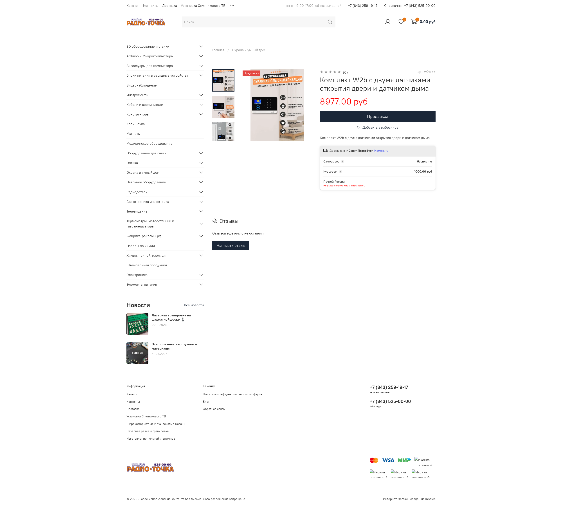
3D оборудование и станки (147, 46)
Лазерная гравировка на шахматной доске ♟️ (171, 317)
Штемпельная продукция (146, 265)
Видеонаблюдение (141, 85)
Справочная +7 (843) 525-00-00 (410, 5)
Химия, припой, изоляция (146, 255)
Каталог (132, 5)
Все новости (194, 305)
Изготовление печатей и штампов (150, 438)
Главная (218, 50)
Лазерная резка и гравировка (147, 431)
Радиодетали (137, 192)
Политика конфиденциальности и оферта (232, 394)
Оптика (132, 163)
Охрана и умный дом (248, 50)
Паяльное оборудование (146, 182)
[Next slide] (223, 135)
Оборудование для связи (146, 153)
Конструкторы (137, 114)
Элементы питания (141, 284)
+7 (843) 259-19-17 (362, 5)
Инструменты (137, 95)
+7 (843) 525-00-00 (390, 401)
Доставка (169, 5)
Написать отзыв (230, 245)
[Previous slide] (250, 105)
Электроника (137, 274)
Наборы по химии (140, 246)
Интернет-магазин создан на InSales (409, 499)
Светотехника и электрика (147, 201)
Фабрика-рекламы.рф (143, 236)
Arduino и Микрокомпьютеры (149, 56)
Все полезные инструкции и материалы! (174, 346)
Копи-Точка (135, 124)
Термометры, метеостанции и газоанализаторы (150, 223)
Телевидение (137, 211)
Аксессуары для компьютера (149, 65)
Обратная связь (214, 409)
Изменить (381, 151)
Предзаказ (377, 116)
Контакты (150, 5)
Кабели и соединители (144, 104)
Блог (206, 402)
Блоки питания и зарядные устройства (157, 75)
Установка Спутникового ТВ (203, 5)
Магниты (133, 133)
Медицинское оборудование (149, 143)
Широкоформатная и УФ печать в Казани (155, 424)
